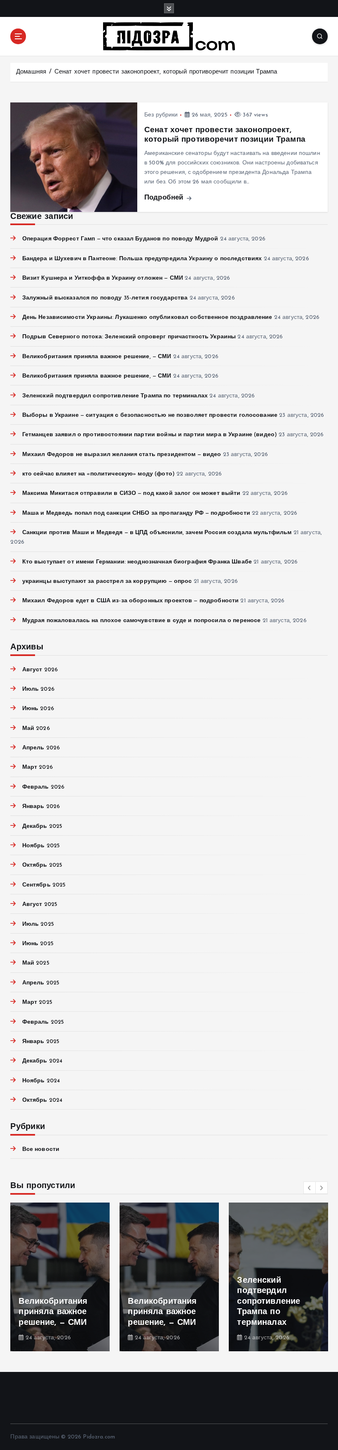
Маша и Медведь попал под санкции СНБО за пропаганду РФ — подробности (136, 513)
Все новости (40, 1149)
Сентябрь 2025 (44, 885)
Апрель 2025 (40, 983)
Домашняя (31, 72)
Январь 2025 (40, 1041)
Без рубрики (161, 115)
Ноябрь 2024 (41, 1081)
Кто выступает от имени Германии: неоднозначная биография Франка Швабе (137, 562)
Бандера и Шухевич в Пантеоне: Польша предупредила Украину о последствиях (142, 258)
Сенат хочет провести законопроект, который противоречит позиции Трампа (165, 72)
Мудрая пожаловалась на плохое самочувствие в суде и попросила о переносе (141, 620)
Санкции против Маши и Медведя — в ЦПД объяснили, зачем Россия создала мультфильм (156, 532)
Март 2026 (37, 767)
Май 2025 (35, 963)
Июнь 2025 (37, 943)
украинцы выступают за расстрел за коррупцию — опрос (107, 581)
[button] (309, 1187)
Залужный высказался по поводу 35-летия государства (105, 298)
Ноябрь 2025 (41, 846)
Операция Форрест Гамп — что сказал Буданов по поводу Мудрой (120, 239)
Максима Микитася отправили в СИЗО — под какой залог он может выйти (131, 493)
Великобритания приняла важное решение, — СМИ (96, 356)
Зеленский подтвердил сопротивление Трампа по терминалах (115, 396)
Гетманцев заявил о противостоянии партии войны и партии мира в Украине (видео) (149, 434)
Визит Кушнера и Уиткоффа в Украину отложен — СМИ (102, 278)
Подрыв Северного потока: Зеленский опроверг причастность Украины (129, 337)
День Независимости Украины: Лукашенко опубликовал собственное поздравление (147, 317)
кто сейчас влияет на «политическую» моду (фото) (98, 474)
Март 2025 (37, 1002)
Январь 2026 (41, 806)
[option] (60, 1277)
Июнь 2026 (38, 708)
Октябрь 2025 (42, 865)
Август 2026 (40, 670)
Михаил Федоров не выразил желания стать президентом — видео (121, 454)
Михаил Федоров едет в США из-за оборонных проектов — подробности (130, 601)
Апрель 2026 (41, 748)
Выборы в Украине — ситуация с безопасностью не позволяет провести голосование (149, 415)
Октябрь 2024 (42, 1100)
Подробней (164, 197)
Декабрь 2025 (42, 826)
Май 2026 (35, 728)
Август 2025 (39, 904)
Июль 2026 (38, 689)
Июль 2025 (38, 924)
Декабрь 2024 (42, 1061)
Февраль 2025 (43, 1022)
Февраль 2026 (43, 787)
